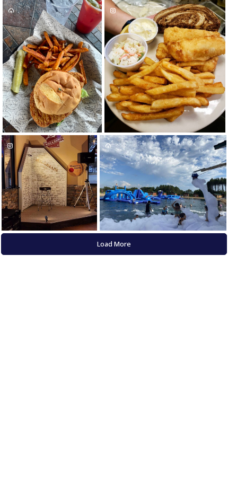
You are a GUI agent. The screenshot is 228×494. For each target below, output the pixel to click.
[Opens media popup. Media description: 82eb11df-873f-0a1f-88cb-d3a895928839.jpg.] (162, 183)
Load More (114, 244)
